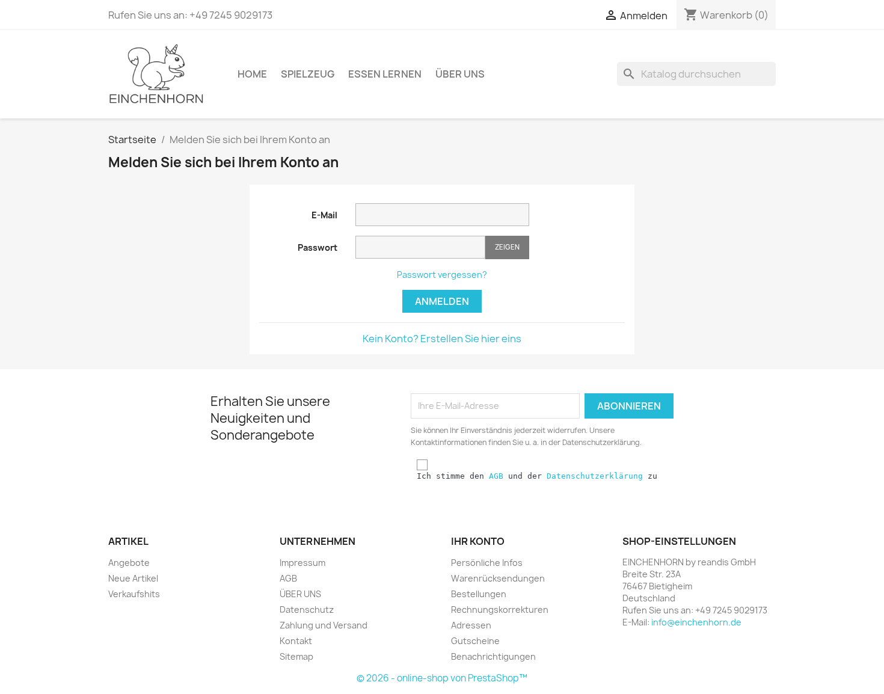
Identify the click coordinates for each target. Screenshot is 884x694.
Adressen (471, 625)
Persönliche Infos (487, 562)
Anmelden (442, 301)
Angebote (129, 562)
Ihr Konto (478, 541)
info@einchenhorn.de (696, 622)
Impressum (302, 562)
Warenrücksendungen (498, 578)
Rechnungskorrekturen (499, 609)
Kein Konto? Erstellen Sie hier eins (442, 338)
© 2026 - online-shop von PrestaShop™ (442, 678)
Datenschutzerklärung (595, 476)
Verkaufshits (134, 594)
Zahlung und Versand (323, 625)
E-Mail (324, 215)
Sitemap (296, 656)
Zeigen (507, 246)
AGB (496, 476)
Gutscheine (475, 640)
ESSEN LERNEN (385, 74)
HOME (252, 74)
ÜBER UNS (460, 74)
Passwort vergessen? (442, 274)
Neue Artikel (133, 578)
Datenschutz (307, 609)
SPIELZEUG (307, 74)
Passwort (317, 247)
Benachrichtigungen (493, 656)
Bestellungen (478, 594)
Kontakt (296, 640)
